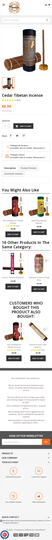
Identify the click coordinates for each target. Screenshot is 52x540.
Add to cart (23, 126)
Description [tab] (10, 168)
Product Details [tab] (28, 168)
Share (10, 135)
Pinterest (23, 135)
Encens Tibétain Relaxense (13, 277)
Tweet (17, 135)
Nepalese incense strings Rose (39, 278)
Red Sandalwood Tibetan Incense (13, 221)
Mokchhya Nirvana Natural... (39, 221)
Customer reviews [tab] (13, 173)
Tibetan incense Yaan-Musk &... (38, 345)
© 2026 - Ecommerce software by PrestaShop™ (26, 530)
